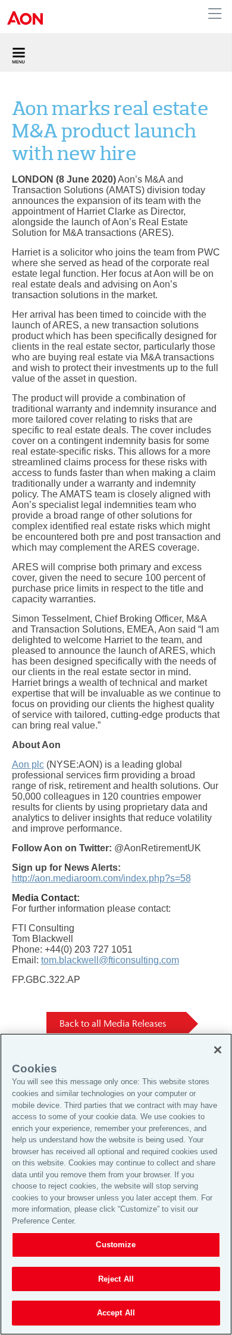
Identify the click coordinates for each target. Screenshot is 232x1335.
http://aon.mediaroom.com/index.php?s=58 (101, 878)
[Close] (218, 1050)
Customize (116, 1244)
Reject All (116, 1279)
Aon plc (28, 764)
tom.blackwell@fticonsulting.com (110, 960)
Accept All (116, 1312)
